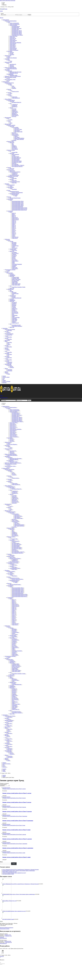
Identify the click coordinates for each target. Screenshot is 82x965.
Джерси (6, 335)
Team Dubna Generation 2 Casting (18, 287)
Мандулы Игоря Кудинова (15, 197)
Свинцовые (9, 70)
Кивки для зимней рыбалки (10, 67)
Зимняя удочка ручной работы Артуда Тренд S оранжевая (17, 820)
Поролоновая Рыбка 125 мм (17, 203)
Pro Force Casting (15, 280)
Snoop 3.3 (14, 228)
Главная (4, 376)
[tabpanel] (41, 583)
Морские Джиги (10, 141)
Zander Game (14, 267)
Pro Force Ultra (15, 312)
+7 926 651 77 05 (7, 934)
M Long (13, 87)
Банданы (6, 331)
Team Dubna (9, 51)
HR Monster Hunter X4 (16, 102)
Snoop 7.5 (14, 232)
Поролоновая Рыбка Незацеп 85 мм (19, 209)
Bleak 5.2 (14, 216)
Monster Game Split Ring (19, 138)
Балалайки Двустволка (16, 28)
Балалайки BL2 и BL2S (17, 31)
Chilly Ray (12, 52)
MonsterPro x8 (15, 114)
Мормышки (7, 69)
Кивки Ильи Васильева (12, 68)
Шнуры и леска (10, 169)
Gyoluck (13, 155)
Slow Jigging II (15, 149)
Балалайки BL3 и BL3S (17, 32)
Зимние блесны (8, 55)
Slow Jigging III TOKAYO (17, 166)
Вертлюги (14, 132)
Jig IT (8, 343)
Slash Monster (14, 281)
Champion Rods (13, 249)
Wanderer (14, 266)
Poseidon (13, 309)
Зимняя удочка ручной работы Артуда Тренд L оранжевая (17, 848)
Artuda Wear (9, 334)
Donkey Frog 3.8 (15, 218)
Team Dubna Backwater (16, 297)
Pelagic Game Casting (16, 279)
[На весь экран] (1, 963)
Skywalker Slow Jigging (16, 162)
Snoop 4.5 (14, 230)
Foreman (13, 296)
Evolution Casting (15, 277)
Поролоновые (10, 199)
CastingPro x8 (14, 104)
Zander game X (15, 268)
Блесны (8, 190)
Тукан (11, 61)
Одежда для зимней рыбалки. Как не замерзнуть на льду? (14, 872)
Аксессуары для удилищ (10, 329)
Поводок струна (15, 91)
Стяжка (6, 358)
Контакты (4, 4)
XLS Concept (14, 247)
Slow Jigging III (15, 164)
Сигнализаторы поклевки (10, 269)
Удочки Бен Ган (13, 38)
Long (13, 86)
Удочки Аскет (12, 39)
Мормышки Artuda (13, 75)
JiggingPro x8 (14, 106)
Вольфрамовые (10, 74)
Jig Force (13, 306)
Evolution (14, 256)
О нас (3, 2)
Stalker (13, 262)
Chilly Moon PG (13, 64)
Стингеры (9, 92)
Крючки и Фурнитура (9, 82)
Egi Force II (14, 255)
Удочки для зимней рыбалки (10, 20)
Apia (10, 290)
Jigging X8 (14, 109)
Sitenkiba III (14, 146)
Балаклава (12, 177)
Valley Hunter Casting (16, 283)
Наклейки (7, 348)
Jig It (8, 63)
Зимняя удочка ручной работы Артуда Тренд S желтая (16, 802)
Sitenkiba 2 (14, 145)
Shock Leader (12, 170)
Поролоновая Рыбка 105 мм (17, 201)
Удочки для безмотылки (14, 24)
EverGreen (12, 274)
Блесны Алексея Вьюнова (17, 192)
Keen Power (16, 128)
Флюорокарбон (8, 117)
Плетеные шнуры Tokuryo (15, 171)
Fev (10, 151)
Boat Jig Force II (15, 253)
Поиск (1, 861)
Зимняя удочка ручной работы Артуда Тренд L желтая (16, 793)
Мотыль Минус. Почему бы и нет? (9, 871)
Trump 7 (13, 234)
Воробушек (14, 189)
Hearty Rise (12, 101)
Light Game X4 (15, 112)
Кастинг (11, 366)
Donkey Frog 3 (15, 217)
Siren (13, 314)
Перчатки (12, 179)
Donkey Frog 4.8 (15, 219)
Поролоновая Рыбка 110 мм (17, 202)
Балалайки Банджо (16, 26)
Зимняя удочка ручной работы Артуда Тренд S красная (17, 811)
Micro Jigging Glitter (18, 131)
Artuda (1, 11)
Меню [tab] (3, 404)
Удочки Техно (12, 41)
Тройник (9, 94)
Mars (13, 144)
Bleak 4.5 (14, 215)
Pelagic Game (14, 308)
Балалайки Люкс (15, 29)
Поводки (9, 89)
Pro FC (11, 119)
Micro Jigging (17, 130)
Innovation (14, 305)
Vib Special (12, 54)
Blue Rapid (14, 242)
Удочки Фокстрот (13, 40)
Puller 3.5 (14, 225)
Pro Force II (14, 310)
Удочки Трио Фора (13, 36)
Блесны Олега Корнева (12, 57)
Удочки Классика (13, 48)
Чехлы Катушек (8, 364)
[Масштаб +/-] (0, 963)
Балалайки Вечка (15, 27)
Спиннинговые (10, 289)
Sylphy (13, 263)
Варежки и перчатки (9, 333)
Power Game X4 (15, 115)
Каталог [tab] (4, 403)
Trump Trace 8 (15, 238)
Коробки (6, 345)
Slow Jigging (16, 137)
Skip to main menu (11, 0)
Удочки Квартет (13, 43)
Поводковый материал (14, 175)
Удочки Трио (12, 37)
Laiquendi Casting (15, 278)
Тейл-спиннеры (10, 187)
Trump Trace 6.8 (15, 237)
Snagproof (14, 88)
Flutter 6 (13, 224)
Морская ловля (8, 124)
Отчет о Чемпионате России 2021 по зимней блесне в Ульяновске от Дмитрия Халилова (20, 869)
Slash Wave (14, 163)
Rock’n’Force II (15, 313)
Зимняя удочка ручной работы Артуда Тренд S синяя (16, 829)
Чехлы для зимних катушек (10, 77)
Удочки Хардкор (13, 49)
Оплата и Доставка (6, 381)
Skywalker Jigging (15, 156)
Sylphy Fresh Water (16, 317)
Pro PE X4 (14, 116)
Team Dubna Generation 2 (17, 326)
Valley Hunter (14, 319)
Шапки (6, 368)
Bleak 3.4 (14, 213)
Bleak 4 (13, 214)
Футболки (7, 360)
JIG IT (8, 78)
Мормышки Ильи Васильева (15, 71)
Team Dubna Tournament (17, 264)
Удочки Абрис (12, 46)
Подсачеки (7, 353)
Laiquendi (14, 307)
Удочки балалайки (13, 25)
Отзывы (4, 380)
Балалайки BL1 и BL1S (17, 30)
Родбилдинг (7, 239)
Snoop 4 (13, 229)
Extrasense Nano (15, 245)
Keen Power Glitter (18, 129)
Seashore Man (14, 152)
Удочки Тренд (12, 44)
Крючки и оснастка (11, 125)
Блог (3, 3)
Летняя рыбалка (5, 81)
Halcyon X (14, 304)
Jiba (13, 143)
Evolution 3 (14, 303)
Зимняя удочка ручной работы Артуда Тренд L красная (17, 839)
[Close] (0, 962)
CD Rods (11, 241)
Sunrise (13, 246)
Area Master (14, 252)
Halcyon (13, 257)
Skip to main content (4, 0)
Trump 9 (13, 235)
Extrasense (14, 244)
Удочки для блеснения (14, 23)
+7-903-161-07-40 (7, 941)
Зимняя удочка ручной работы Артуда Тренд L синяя (16, 857)
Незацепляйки (15, 194)
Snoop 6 (13, 231)
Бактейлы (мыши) (11, 184)
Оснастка (9, 167)
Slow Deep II (14, 147)
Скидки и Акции (5, 377)
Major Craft (12, 288)
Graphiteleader (12, 275)
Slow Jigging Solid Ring (19, 139)
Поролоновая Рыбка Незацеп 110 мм (19, 207)
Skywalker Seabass (15, 159)
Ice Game (11, 53)
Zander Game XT (15, 322)
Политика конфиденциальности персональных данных (6, 928)
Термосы (6, 372)
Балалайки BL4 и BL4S (17, 33)
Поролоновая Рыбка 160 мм (17, 205)
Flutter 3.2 (14, 220)
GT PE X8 (14, 108)
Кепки (6, 341)
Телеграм (2, 937)
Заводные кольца (15, 134)
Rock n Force (14, 259)
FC (10, 121)
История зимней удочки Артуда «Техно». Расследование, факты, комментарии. (18, 870)
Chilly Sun (12, 65)
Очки (6, 351)
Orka (13, 294)
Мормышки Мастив (14, 73)
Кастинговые (10, 272)
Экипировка (5, 328)
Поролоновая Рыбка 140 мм (17, 204)
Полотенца (7, 356)
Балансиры (7, 58)
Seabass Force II (15, 260)
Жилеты (6, 338)
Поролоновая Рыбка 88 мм (17, 206)
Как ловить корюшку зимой (8, 873)
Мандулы (9, 196)
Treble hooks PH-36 (16, 98)
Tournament (14, 265)
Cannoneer (14, 254)
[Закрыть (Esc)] (4, 963)
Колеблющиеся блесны (14, 193)
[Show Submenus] (21, 415)
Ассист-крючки (15, 127)
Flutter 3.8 (14, 221)
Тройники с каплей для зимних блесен (13, 76)
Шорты (6, 371)
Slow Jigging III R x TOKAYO (18, 165)
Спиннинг (12, 367)
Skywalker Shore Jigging (17, 161)
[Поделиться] (2, 963)
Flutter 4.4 (14, 222)
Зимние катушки (8, 62)
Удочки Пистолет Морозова (15, 42)
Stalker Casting (15, 282)
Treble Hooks (14, 96)
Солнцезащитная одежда (15, 181)
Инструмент (7, 340)
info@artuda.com (3, 938)
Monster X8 (14, 113)
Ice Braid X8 (14, 105)
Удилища (7, 271)
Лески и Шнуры (8, 99)
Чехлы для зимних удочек (10, 79)
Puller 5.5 (14, 227)
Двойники (9, 83)
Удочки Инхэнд (13, 45)
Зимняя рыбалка (5, 19)
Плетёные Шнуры (11, 100)
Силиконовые (10, 210)
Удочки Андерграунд (14, 50)
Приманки (7, 183)
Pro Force (14, 258)
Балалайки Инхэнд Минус (17, 34)
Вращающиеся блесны (14, 191)
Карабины (14, 140)
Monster (16, 136)
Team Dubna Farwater (16, 325)
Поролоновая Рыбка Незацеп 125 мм (19, 208)
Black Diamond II (15, 154)
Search (2, 13)
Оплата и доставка (6, 763)
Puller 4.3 (14, 226)
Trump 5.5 (14, 233)
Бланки (8, 240)
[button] (2, 7)
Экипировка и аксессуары (12, 176)
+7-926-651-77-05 (8, 935)
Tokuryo (11, 107)
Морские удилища (11, 150)
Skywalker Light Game (16, 157)
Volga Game (14, 320)
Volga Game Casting (16, 284)
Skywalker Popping (16, 158)
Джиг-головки (15, 133)
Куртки (6, 347)
